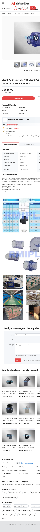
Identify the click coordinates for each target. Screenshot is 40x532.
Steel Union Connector (9, 497)
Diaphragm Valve (7, 467)
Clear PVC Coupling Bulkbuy (27, 515)
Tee (4, 493)
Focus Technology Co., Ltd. (23, 524)
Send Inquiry (18, 98)
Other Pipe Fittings (14, 493)
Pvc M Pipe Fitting (8, 510)
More (3, 518)
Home (3, 13)
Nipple (25, 493)
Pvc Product (6, 506)
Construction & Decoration (13, 13)
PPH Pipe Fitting (23, 473)
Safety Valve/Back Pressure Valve (11, 470)
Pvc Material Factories (20, 506)
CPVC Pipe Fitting (7, 473)
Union (32, 13)
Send (17, 360)
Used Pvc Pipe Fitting (24, 510)
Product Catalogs (28, 463)
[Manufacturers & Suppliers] (20, 3)
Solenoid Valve (23, 470)
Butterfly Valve (23, 467)
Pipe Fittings (25, 13)
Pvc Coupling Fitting (9, 515)
